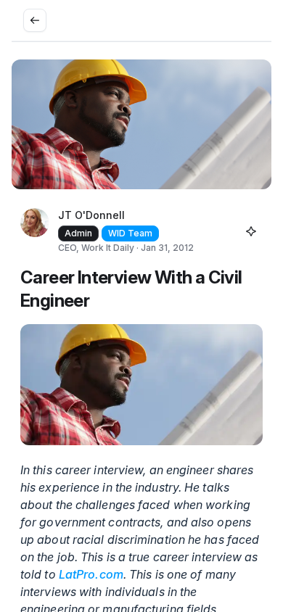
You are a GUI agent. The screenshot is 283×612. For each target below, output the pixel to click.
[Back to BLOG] (34, 20)
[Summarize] (251, 231)
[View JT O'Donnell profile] (34, 231)
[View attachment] (141, 384)
